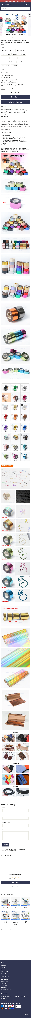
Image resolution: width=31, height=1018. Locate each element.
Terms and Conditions (6, 989)
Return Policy (4, 983)
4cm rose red (5, 58)
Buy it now (15, 97)
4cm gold (12, 50)
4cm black (22, 54)
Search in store (4, 971)
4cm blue (13, 58)
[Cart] (25, 4)
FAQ (2, 969)
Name (3, 807)
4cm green (21, 58)
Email (3, 815)
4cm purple (14, 65)
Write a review (15, 882)
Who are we (3, 965)
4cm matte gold (6, 54)
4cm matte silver (21, 50)
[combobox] (15, 8)
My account (3, 973)
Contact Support (4, 987)
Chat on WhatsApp (15, 102)
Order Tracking (4, 979)
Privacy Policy (4, 985)
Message (4, 829)
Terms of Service (10, 850)
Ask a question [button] (16, 886)
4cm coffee (20, 61)
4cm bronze (12, 61)
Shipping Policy (4, 981)
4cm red (4, 61)
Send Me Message (8, 805)
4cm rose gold (5, 65)
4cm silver (4, 50)
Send (6, 845)
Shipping (3, 88)
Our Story (3, 967)
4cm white (15, 54)
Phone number (6, 822)
